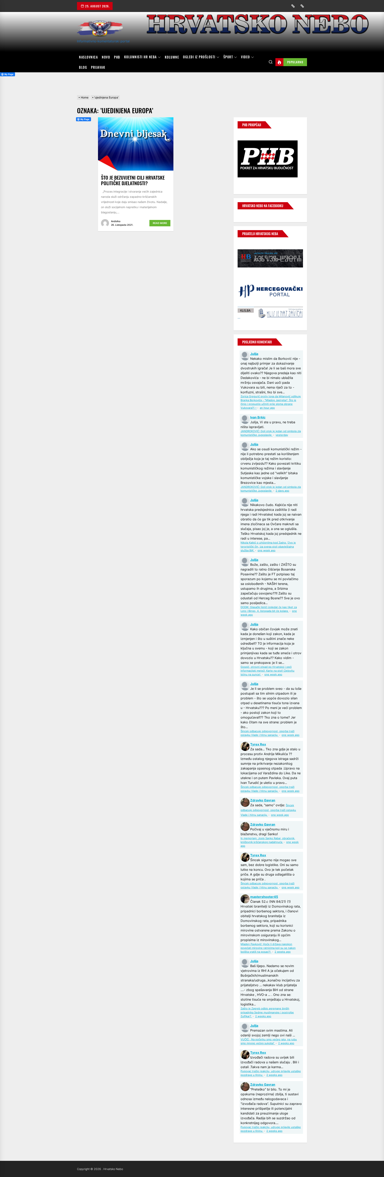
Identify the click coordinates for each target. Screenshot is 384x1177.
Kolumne (172, 57)
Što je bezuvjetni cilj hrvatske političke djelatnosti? (133, 180)
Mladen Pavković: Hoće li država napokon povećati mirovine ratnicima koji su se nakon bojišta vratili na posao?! (268, 948)
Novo (106, 57)
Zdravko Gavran (262, 800)
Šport (228, 57)
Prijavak (98, 67)
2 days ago (282, 490)
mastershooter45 (264, 897)
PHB (117, 57)
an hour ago (267, 407)
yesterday (282, 434)
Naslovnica (88, 57)
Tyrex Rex (258, 744)
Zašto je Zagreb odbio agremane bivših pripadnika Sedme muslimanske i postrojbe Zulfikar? (267, 1012)
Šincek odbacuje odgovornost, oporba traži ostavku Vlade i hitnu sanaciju (268, 810)
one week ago (266, 550)
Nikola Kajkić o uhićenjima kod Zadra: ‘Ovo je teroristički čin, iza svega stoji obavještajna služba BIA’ (268, 546)
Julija (254, 354)
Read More (160, 223)
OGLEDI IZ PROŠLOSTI (199, 57)
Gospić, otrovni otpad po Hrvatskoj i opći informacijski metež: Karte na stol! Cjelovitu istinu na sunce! (267, 670)
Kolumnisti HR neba (140, 57)
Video (245, 57)
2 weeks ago (283, 951)
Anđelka (115, 221)
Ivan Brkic (257, 417)
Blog (83, 67)
